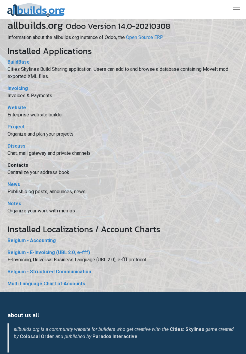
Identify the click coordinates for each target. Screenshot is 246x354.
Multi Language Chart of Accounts (46, 283)
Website (17, 107)
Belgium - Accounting (32, 240)
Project (16, 127)
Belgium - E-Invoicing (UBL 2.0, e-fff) (49, 252)
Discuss (17, 146)
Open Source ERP (144, 37)
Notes (14, 203)
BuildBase (19, 62)
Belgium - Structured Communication (49, 271)
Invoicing (18, 88)
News (14, 184)
